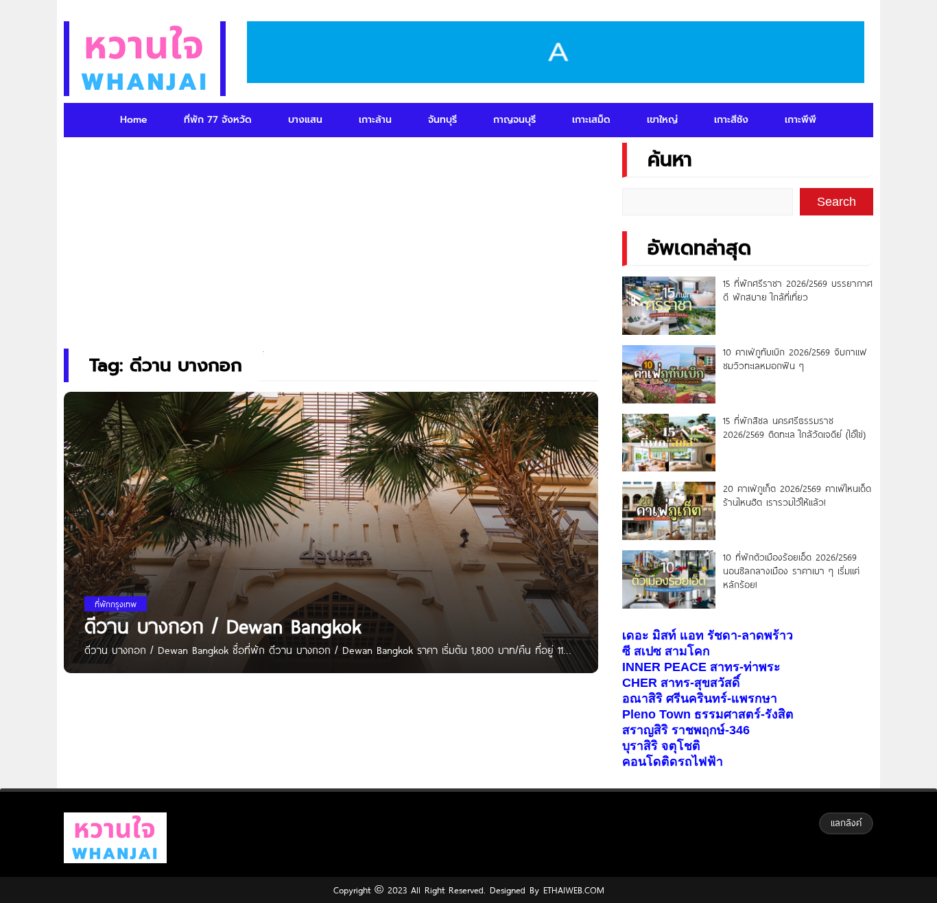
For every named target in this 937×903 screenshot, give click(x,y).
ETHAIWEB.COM (571, 890)
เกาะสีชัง (731, 120)
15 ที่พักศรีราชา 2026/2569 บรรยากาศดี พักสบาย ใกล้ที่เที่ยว (798, 290)
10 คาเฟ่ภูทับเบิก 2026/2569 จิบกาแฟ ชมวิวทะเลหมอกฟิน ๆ (795, 359)
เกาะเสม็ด (591, 120)
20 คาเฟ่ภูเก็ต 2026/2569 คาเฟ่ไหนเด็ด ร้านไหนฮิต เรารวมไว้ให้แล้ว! (797, 495)
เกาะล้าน (375, 120)
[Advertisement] (330, 236)
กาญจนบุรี (514, 120)
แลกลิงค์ (846, 823)
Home (133, 120)
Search (836, 202)
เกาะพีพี (800, 120)
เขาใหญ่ (662, 120)
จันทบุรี (442, 120)
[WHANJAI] (145, 58)
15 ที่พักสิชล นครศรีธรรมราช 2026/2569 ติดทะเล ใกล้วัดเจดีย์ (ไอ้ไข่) (794, 427)
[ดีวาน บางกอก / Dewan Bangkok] (331, 569)
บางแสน (305, 120)
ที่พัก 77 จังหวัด (218, 120)
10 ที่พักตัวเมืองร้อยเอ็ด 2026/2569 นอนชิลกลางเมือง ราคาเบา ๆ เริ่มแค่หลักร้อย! (791, 570)
